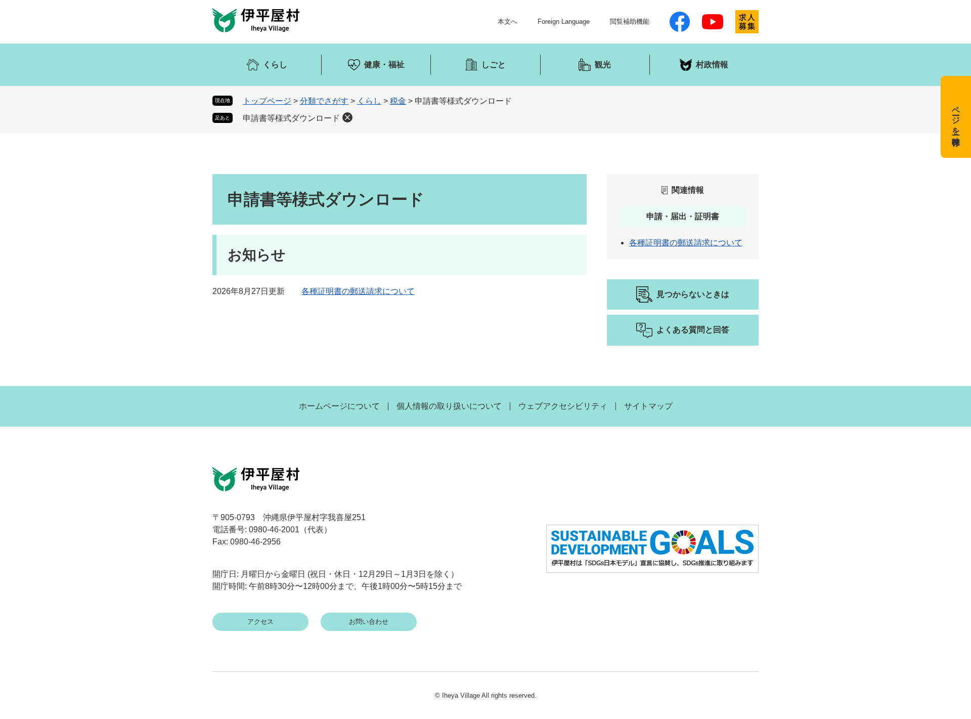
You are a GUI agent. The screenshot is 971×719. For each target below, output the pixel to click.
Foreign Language (564, 21)
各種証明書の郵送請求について (358, 291)
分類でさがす (324, 101)
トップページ (267, 101)
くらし (369, 101)
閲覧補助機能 (629, 21)
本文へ (507, 21)
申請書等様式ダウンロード (291, 118)
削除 (347, 117)
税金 (398, 101)
